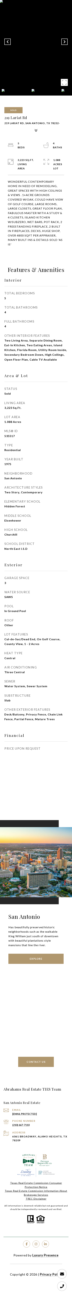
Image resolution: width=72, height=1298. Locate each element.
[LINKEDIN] (45, 1244)
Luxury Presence (45, 1255)
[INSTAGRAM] (36, 1244)
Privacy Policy (51, 1274)
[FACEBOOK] (26, 1244)
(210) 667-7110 (21, 1124)
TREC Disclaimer (36, 1198)
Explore (36, 958)
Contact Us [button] (36, 1061)
